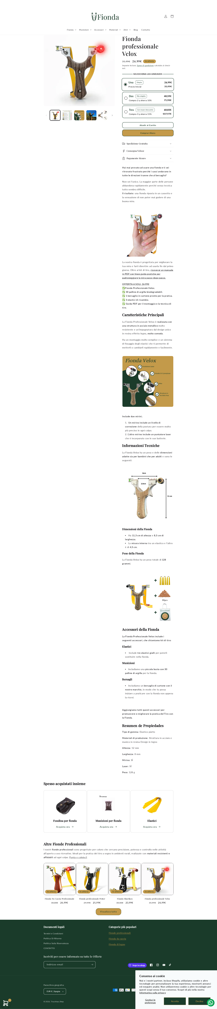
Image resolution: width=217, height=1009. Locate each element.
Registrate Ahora (108, 516)
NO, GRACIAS (108, 523)
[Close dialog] (137, 479)
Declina (199, 1001)
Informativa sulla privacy (152, 992)
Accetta (175, 1001)
